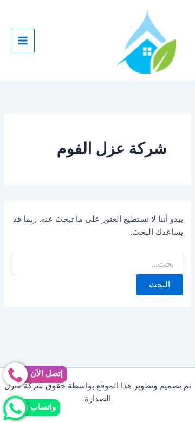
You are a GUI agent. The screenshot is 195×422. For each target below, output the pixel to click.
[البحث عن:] (97, 263)
